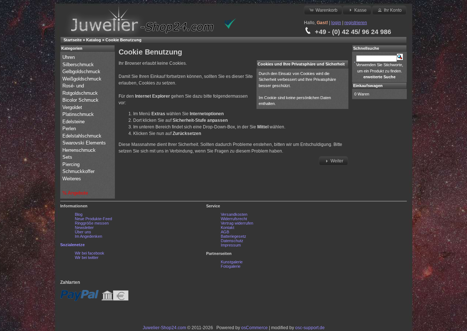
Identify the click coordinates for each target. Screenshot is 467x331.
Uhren (69, 57)
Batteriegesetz (233, 236)
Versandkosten (234, 214)
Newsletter (84, 227)
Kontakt (227, 227)
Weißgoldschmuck (82, 79)
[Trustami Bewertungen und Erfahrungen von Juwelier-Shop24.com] (230, 27)
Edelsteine (74, 121)
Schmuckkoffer (78, 171)
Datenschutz (232, 240)
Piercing (71, 164)
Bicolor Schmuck (81, 100)
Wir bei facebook (89, 253)
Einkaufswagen (368, 85)
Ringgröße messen (92, 223)
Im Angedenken (88, 236)
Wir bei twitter (87, 257)
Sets (67, 157)
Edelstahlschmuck (81, 136)
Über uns (83, 232)
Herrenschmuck (79, 150)
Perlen (69, 128)
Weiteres (72, 178)
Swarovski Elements (84, 143)
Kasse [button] (360, 10)
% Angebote (75, 193)
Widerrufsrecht (234, 219)
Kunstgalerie (232, 262)
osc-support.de (310, 327)
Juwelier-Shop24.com (164, 327)
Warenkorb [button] (326, 10)
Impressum (231, 245)
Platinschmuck (78, 114)
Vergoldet (73, 107)
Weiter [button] (337, 160)
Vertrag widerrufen (237, 223)
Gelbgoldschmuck (82, 71)
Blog (78, 214)
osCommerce (254, 327)
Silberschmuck (78, 64)
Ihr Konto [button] (393, 10)
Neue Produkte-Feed (93, 219)
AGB (225, 232)
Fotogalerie (230, 266)
